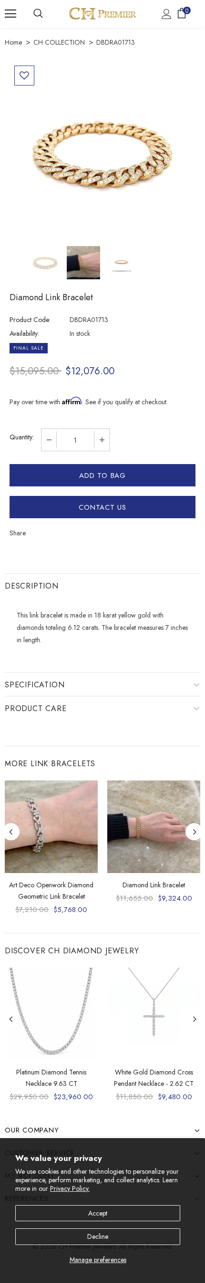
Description (32, 585)
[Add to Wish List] (24, 76)
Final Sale (28, 348)
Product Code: (30, 319)
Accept (97, 1213)
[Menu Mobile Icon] (10, 13)
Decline (97, 1236)
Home (13, 42)
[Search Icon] (38, 14)
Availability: (24, 333)
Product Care (36, 708)
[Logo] (102, 13)
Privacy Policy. (70, 1188)
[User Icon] (167, 14)
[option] (102, 153)
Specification (34, 684)
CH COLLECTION (59, 42)
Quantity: (22, 437)
